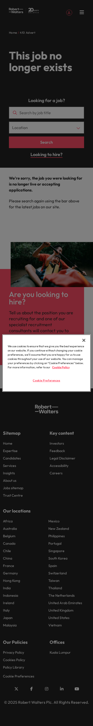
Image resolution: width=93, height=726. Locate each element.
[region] (46, 363)
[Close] (83, 340)
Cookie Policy (61, 367)
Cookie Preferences (46, 380)
